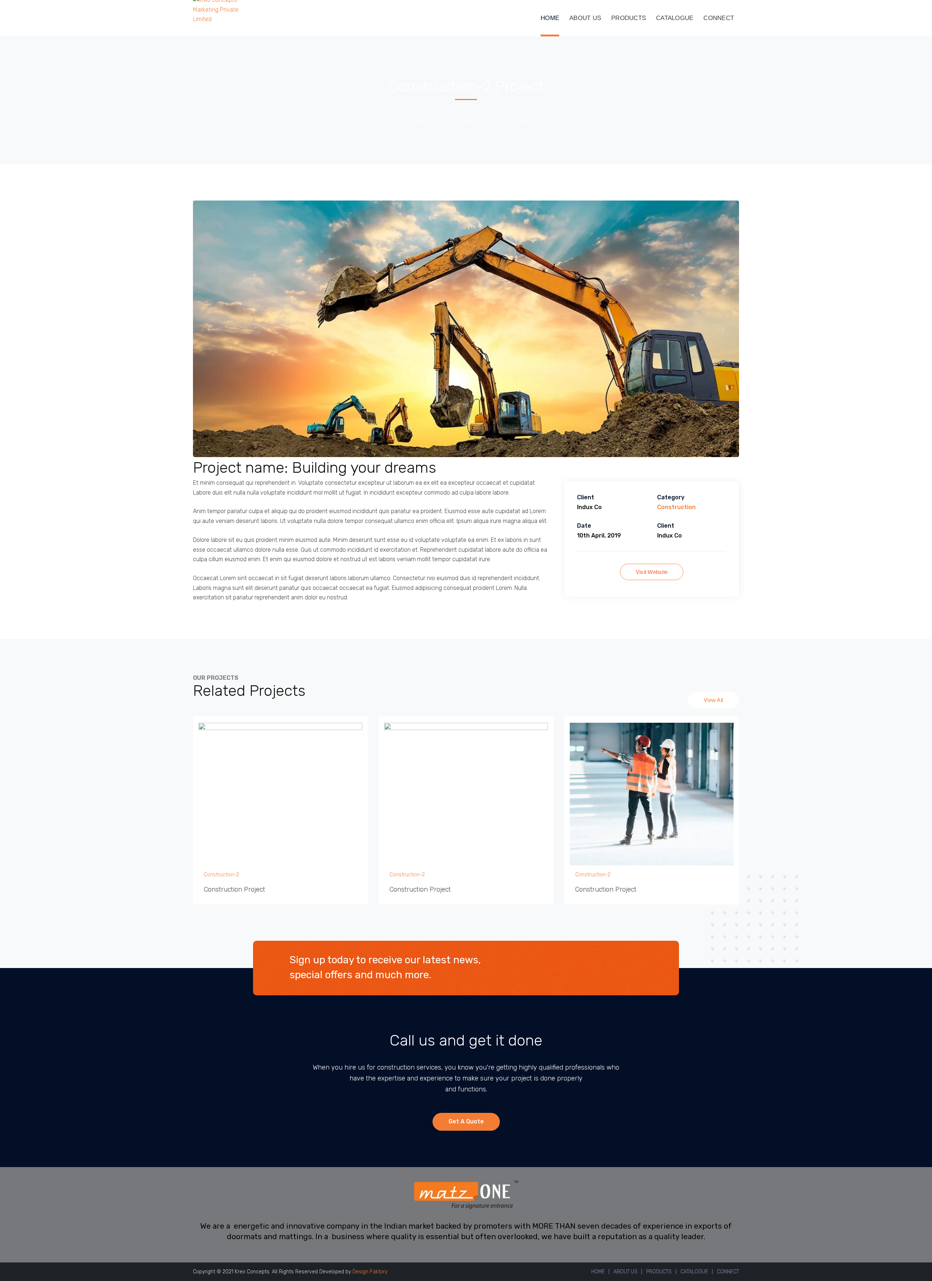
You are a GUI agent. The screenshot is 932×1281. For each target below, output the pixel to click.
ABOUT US (625, 1272)
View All (713, 700)
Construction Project (234, 889)
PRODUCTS (659, 1272)
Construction (676, 507)
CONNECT (728, 1272)
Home (407, 120)
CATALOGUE (694, 1272)
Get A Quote (466, 1121)
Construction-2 (445, 120)
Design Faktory (369, 1272)
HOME (598, 1272)
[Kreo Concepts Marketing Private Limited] (217, 9)
